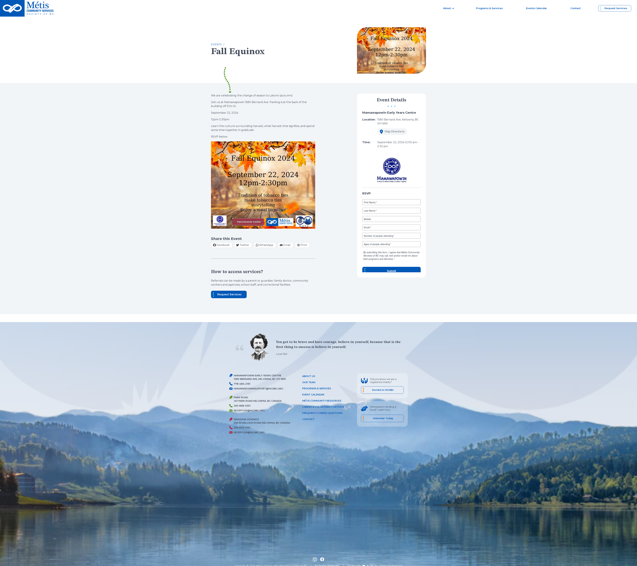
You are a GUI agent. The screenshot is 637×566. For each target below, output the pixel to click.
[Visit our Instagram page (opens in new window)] (315, 559)
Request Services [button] (229, 294)
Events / (217, 44)
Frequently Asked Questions (322, 413)
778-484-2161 (242, 383)
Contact (575, 8)
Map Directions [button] (390, 132)
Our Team (308, 382)
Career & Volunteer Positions (323, 406)
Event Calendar (313, 394)
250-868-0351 (242, 405)
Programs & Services (489, 8)
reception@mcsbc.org (249, 410)
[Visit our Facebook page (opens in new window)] (322, 559)
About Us (308, 376)
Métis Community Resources (321, 400)
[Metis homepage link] (28, 8)
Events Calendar (536, 8)
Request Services (615, 8)
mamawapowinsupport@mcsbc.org (258, 388)
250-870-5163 (242, 427)
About (447, 8)
